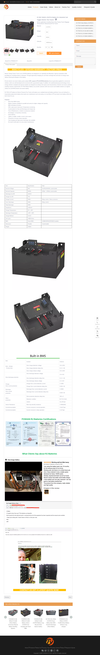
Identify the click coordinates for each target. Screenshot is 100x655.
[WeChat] (42, 650)
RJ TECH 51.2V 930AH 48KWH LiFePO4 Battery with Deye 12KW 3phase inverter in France (85, 36)
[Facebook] (57, 650)
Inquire (41, 53)
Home (26, 647)
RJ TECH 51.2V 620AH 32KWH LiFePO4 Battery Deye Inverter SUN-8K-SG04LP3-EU (85, 28)
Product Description (10, 64)
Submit (79, 66)
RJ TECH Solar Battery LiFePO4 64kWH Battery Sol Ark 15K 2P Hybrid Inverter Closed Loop (85, 23)
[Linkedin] (51, 650)
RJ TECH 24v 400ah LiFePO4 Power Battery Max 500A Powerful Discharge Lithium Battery (38, 622)
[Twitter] (48, 650)
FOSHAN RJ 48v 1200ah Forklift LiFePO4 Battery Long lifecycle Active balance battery (25, 622)
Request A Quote (70, 647)
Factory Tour (46, 647)
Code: (50, 61)
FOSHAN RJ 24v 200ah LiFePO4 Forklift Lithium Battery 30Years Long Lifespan (51, 622)
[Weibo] (45, 650)
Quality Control (55, 647)
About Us (38, 647)
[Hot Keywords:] (95, 2)
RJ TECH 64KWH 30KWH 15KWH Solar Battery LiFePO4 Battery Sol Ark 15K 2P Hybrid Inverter (85, 25)
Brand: (28, 61)
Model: (6, 61)
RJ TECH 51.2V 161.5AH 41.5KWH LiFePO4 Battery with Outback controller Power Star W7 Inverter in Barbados (85, 30)
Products (32, 647)
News (62, 647)
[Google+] (54, 650)
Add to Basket (55, 53)
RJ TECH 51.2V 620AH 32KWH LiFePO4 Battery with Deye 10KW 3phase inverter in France (85, 33)
